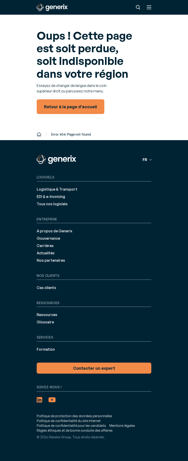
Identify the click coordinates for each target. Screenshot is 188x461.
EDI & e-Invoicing (51, 196)
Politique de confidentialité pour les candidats (71, 426)
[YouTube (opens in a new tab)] (52, 400)
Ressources (47, 314)
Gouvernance (48, 238)
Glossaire (45, 322)
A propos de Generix (54, 231)
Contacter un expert (94, 368)
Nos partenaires (51, 260)
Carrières (45, 245)
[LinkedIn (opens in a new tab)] (39, 400)
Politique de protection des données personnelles (74, 416)
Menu (149, 7)
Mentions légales (122, 426)
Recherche (138, 7)
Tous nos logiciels (52, 204)
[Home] (39, 134)
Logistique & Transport (57, 189)
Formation (46, 349)
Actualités (46, 253)
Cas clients (46, 287)
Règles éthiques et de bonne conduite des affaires (75, 430)
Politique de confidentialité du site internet (69, 421)
